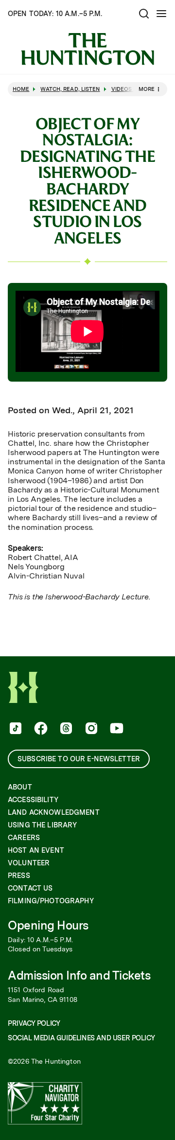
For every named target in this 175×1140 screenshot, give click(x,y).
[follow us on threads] (65, 729)
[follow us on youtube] (115, 729)
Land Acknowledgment (54, 812)
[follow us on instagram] (90, 729)
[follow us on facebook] (40, 729)
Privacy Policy (34, 1023)
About (20, 787)
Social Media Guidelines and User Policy (81, 1038)
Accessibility (33, 800)
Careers (24, 838)
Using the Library (42, 825)
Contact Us (30, 888)
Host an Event (36, 850)
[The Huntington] (87, 49)
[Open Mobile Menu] (161, 13)
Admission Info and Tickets (79, 975)
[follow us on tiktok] (14, 729)
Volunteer (29, 863)
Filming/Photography (51, 901)
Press (19, 875)
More (147, 89)
